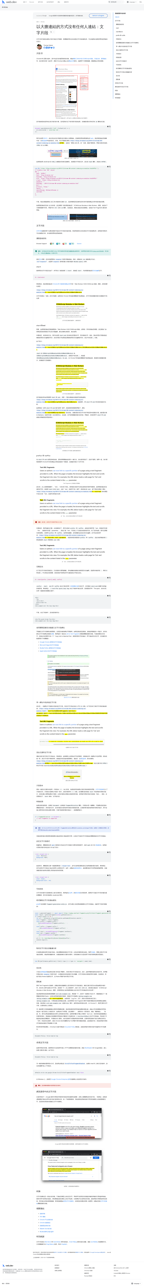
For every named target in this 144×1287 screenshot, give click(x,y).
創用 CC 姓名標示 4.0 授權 (60, 1252)
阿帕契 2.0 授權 (79, 1252)
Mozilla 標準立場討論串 (47, 1232)
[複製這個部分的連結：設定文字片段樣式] (51, 841)
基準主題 (40, 2)
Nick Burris (48, 1242)
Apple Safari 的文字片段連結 (48, 651)
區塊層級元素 (75, 586)
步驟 (52, 634)
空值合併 (97, 59)
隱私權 (7, 1283)
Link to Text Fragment (72, 634)
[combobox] (116, 2)
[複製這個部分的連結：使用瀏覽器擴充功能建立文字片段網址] (66, 628)
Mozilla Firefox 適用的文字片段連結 (50, 648)
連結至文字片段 (68, 697)
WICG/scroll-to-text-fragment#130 (50, 830)
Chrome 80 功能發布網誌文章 (62, 284)
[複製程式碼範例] (110, 126)
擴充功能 (77, 893)
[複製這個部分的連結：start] (42, 267)
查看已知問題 (58, 1270)
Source (79, 243)
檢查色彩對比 (78, 868)
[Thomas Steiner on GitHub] (44, 48)
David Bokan (57, 1242)
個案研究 (66, 2)
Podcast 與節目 (88, 1276)
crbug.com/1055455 (98, 251)
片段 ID (45, 138)
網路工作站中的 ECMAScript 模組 (83, 59)
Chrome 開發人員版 (89, 1268)
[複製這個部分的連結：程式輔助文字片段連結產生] (57, 900)
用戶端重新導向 (71, 251)
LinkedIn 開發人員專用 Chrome (122, 1273)
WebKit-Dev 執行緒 (46, 1229)
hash (91, 138)
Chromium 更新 (88, 1270)
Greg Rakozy (50, 1244)
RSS (115, 1276)
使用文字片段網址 (68, 1201)
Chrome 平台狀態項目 (46, 1220)
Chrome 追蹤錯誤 (45, 1223)
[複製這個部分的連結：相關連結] (45, 1209)
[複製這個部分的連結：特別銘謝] (45, 1237)
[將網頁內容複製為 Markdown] (51, 32)
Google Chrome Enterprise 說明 (60, 1079)
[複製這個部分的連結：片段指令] (44, 786)
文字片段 (39, 231)
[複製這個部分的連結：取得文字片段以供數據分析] (57, 948)
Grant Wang (73, 1242)
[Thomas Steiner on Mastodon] (49, 48)
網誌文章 (71, 61)
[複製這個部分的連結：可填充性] (44, 889)
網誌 (59, 2)
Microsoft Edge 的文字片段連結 (49, 645)
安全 (40, 259)
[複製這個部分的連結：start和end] (46, 326)
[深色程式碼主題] (108, 126)
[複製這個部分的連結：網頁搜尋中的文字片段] (57, 1092)
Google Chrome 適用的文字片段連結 (51, 642)
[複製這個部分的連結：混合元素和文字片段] (52, 753)
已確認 (93, 952)
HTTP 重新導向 (46, 253)
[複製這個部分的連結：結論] (41, 1191)
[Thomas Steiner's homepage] (54, 48)
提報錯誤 (57, 1268)
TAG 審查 (42, 1217)
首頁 (37, 22)
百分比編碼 (95, 271)
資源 (24, 2)
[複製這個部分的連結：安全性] (42, 968)
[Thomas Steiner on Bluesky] (51, 48)
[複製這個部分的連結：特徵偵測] (44, 802)
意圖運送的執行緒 (45, 1226)
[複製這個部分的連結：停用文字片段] (49, 1043)
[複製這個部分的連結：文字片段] (45, 226)
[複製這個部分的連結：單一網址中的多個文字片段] (57, 703)
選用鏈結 (103, 59)
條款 (3, 1283)
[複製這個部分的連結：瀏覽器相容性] (47, 239)
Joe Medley (94, 1242)
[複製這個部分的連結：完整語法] (44, 567)
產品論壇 (44, 141)
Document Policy (70, 1027)
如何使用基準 (50, 2)
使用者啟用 (43, 972)
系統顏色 (98, 845)
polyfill (70, 893)
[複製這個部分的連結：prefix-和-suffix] (51, 456)
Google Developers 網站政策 (97, 1252)
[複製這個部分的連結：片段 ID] (44, 54)
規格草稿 (42, 1214)
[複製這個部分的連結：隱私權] (42, 982)
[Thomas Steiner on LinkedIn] (47, 48)
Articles (5, 7)
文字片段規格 (100, 789)
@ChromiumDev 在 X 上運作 (121, 1268)
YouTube (116, 1270)
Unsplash (64, 1244)
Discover (31, 2)
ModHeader (88, 1048)
